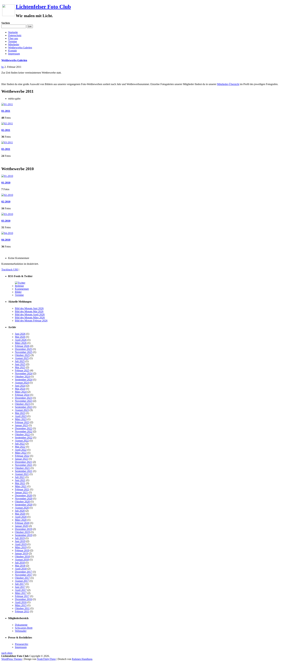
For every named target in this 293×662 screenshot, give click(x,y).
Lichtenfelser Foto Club (43, 7)
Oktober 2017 (22, 577)
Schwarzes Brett (23, 627)
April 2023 (21, 416)
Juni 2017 (20, 587)
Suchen (5, 23)
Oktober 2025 (22, 355)
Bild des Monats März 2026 (30, 317)
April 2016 (21, 602)
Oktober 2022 (22, 434)
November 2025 (23, 352)
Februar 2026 (22, 346)
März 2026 (21, 343)
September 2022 (23, 437)
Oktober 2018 (22, 556)
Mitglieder (13, 44)
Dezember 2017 (23, 571)
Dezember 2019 (23, 529)
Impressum (14, 53)
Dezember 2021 (23, 461)
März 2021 (21, 486)
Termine (12, 41)
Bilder (18, 291)
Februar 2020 (22, 522)
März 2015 (21, 605)
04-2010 (5, 239)
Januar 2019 (21, 553)
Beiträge (19, 285)
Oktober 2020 (22, 501)
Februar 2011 (22, 611)
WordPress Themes (11, 659)
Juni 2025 (20, 364)
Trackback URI (9, 269)
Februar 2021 (22, 489)
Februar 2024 (22, 394)
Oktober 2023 (22, 404)
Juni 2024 (20, 385)
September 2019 (23, 535)
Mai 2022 (20, 446)
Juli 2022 (20, 443)
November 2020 (23, 498)
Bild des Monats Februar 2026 (31, 320)
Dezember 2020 (23, 495)
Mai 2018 (20, 565)
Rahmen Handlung (82, 659)
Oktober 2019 (22, 532)
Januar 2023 (21, 425)
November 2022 (23, 431)
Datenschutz (14, 35)
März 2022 (21, 452)
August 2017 (22, 580)
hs (2, 66)
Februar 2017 (22, 596)
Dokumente (21, 624)
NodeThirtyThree (46, 659)
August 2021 (22, 474)
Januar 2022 (21, 458)
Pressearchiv (21, 644)
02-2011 (5, 130)
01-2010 (5, 182)
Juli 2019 (20, 538)
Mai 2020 (20, 513)
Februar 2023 (22, 422)
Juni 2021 (20, 480)
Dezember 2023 (23, 397)
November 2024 (23, 373)
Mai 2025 (20, 367)
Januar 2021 (21, 492)
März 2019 (21, 547)
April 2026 (21, 339)
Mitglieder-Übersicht (228, 84)
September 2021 (23, 471)
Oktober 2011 (22, 608)
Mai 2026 (20, 336)
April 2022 (21, 449)
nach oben (6, 652)
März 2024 (21, 391)
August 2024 (22, 382)
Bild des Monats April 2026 (30, 314)
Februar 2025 (22, 370)
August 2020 (22, 507)
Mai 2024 (20, 388)
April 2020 (21, 516)
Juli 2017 (20, 584)
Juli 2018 (20, 562)
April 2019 (21, 544)
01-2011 (5, 110)
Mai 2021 (20, 483)
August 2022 (22, 440)
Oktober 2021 (22, 468)
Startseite (13, 32)
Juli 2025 (20, 361)
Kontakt (12, 50)
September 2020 (23, 504)
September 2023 (23, 407)
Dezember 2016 (23, 599)
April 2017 (21, 590)
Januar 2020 (21, 526)
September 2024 (23, 379)
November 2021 (23, 465)
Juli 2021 (20, 477)
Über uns (13, 38)
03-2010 (5, 220)
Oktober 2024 (22, 376)
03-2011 (5, 149)
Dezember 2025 (23, 349)
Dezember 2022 (23, 428)
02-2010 (5, 201)
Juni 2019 (20, 541)
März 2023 (21, 419)
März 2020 (21, 519)
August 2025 (22, 358)
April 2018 (21, 568)
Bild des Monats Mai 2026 (29, 311)
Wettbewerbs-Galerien (20, 47)
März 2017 (21, 593)
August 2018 (22, 559)
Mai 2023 (20, 413)
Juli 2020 (20, 510)
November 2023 (23, 400)
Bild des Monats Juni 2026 (29, 308)
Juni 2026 (20, 333)
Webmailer (20, 630)
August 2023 (22, 410)
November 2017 (23, 574)
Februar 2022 (22, 455)
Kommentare (22, 288)
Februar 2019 (22, 550)
